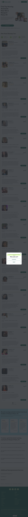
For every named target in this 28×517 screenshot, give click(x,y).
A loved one (14, 259)
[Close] (20, 253)
